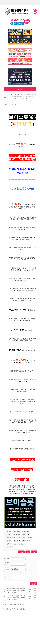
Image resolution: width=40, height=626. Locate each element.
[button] (13, 104)
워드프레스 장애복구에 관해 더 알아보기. (15, 609)
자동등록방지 (6, 570)
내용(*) (6, 577)
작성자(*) (6, 558)
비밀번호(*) (6, 564)
